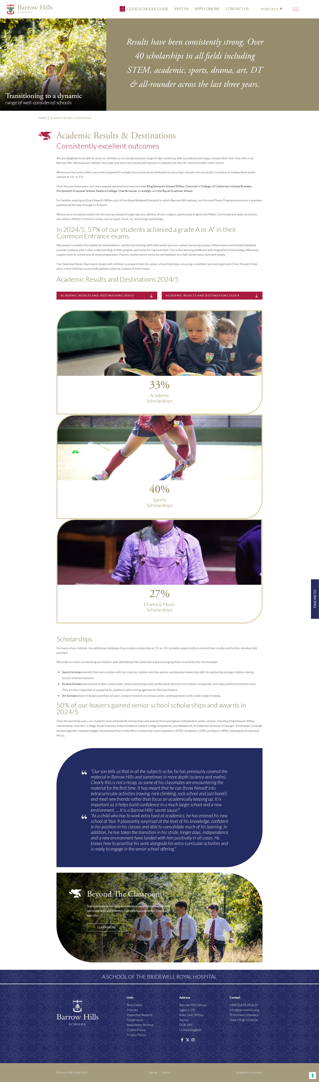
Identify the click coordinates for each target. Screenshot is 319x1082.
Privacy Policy (136, 1035)
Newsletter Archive (140, 1025)
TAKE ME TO (315, 599)
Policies (132, 1010)
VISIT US (181, 9)
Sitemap (153, 1072)
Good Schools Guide (147, 9)
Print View (237, 1015)
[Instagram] (193, 1040)
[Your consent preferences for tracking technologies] (312, 1075)
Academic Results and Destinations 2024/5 (97, 295)
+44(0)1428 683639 (244, 1005)
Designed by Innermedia (249, 1072)
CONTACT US (237, 9)
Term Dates (134, 1005)
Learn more (106, 927)
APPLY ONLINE (207, 9)
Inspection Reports (139, 1015)
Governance (135, 1020)
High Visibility (248, 1020)
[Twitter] (187, 1040)
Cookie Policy (136, 1030)
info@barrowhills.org (244, 1010)
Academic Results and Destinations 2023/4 (202, 295)
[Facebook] (182, 1040)
